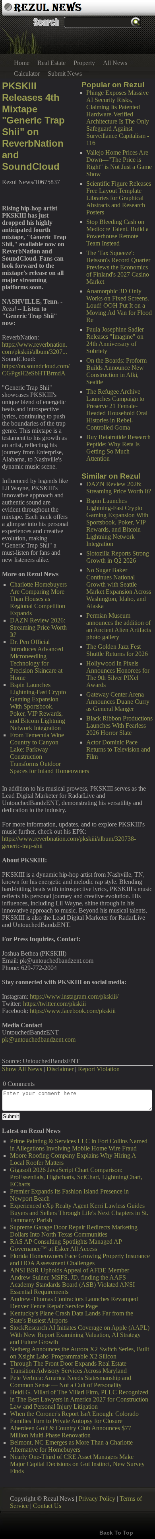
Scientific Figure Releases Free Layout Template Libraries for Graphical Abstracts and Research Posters (118, 198)
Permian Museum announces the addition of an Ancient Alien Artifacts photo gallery (118, 626)
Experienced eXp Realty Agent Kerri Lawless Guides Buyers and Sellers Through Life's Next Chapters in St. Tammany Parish (79, 1212)
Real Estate (51, 62)
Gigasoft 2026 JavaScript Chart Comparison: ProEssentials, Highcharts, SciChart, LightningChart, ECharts (76, 1177)
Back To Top (116, 1532)
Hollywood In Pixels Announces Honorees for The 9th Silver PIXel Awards (117, 674)
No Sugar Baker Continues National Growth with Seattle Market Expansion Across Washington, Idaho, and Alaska (118, 588)
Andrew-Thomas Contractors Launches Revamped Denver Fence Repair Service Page (74, 1302)
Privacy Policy (97, 1498)
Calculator (27, 73)
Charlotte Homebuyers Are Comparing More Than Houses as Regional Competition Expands (38, 598)
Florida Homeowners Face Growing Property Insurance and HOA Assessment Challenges (80, 1259)
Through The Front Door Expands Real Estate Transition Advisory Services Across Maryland (68, 1367)
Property (84, 62)
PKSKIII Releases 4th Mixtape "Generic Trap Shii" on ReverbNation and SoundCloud (33, 126)
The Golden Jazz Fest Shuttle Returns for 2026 (117, 650)
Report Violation (99, 1069)
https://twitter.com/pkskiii (54, 1003)
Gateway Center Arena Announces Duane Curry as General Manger (117, 701)
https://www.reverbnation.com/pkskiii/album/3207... (34, 348)
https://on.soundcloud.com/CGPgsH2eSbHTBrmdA (36, 370)
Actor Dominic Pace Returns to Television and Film (118, 749)
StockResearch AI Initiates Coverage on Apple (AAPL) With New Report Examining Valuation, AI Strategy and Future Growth (79, 1334)
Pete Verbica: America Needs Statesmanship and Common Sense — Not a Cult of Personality (70, 1381)
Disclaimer (60, 1069)
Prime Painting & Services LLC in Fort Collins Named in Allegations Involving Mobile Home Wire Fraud (78, 1145)
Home (21, 62)
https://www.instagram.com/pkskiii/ (74, 996)
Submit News (65, 73)
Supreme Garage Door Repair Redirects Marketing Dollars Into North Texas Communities (74, 1231)
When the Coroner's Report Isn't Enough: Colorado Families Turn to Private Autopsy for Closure (74, 1417)
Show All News (22, 1069)
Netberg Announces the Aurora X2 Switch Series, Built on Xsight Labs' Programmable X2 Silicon (79, 1353)
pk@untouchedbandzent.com (39, 1039)
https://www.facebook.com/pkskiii (73, 1010)
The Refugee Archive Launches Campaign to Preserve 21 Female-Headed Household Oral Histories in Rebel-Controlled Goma (116, 409)
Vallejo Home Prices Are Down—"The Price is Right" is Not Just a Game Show (119, 163)
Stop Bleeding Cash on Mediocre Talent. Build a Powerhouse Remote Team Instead (117, 232)
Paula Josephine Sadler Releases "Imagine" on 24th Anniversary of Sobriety (115, 340)
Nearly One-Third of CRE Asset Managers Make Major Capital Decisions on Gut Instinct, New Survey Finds (77, 1463)
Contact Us (47, 1505)
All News (115, 62)
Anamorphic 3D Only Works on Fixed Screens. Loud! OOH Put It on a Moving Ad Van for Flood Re (119, 305)
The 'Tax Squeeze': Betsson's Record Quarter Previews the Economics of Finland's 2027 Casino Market (118, 267)
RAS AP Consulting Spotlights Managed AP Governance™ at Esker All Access (66, 1245)
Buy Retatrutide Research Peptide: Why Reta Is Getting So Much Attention (118, 448)
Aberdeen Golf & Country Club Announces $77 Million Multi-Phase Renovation (70, 1432)
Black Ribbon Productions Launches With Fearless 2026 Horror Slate (119, 725)
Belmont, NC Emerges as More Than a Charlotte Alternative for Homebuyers (71, 1446)
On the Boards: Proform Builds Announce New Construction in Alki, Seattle (116, 371)
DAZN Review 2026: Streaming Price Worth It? (118, 488)
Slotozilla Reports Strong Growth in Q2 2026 (117, 557)
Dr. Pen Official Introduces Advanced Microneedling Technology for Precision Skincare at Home (36, 659)
